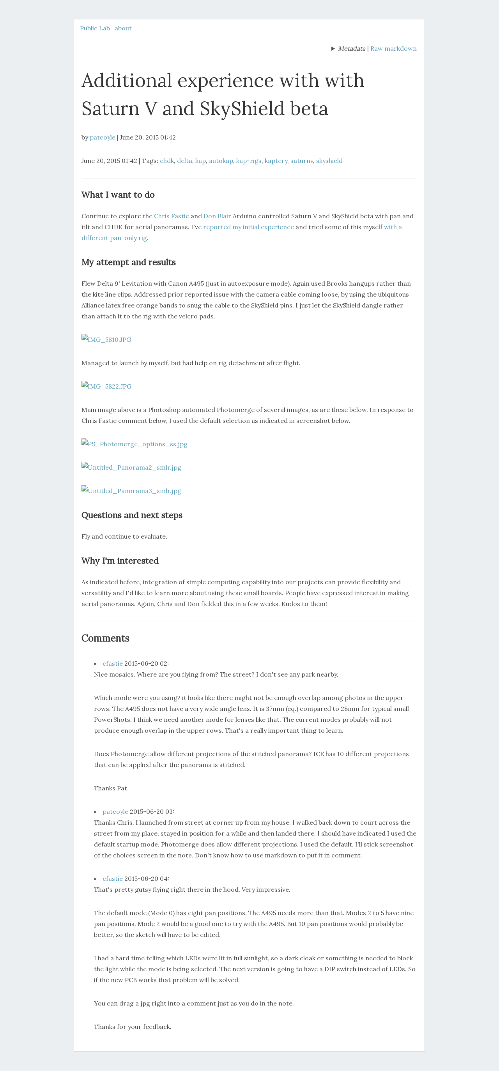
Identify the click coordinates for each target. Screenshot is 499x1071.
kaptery (276, 160)
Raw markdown (393, 48)
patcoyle (102, 137)
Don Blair (217, 216)
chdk (167, 160)
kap (200, 160)
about (123, 28)
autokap (221, 160)
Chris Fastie (172, 216)
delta (184, 160)
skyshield (329, 160)
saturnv (301, 160)
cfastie (113, 663)
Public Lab (95, 28)
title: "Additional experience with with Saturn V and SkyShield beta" (348, 49)
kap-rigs (249, 160)
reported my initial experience (249, 227)
